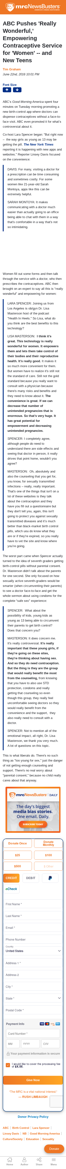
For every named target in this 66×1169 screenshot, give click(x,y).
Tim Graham (12, 69)
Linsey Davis (11, 1133)
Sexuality (48, 1139)
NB (25, 1133)
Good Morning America (45, 1133)
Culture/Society (13, 1139)
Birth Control (20, 1127)
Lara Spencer (41, 1127)
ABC (6, 1127)
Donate (54, 1149)
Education (32, 1139)
